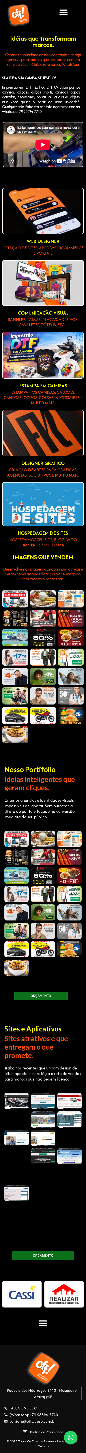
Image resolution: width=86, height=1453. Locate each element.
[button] (63, 12)
